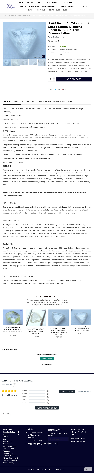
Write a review (47, 358)
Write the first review (47, 408)
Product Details (12, 101)
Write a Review (67, 391)
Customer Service (10, 456)
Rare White (69, 3)
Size (39, 3)
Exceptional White (53, 3)
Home (21, 3)
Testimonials (54, 10)
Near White (33, 6)
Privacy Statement (10, 458)
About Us (30, 3)
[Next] (90, 23)
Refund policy (8, 463)
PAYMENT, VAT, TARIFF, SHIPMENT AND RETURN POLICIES (47, 101)
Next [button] (93, 322)
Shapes (30, 10)
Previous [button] (1, 322)
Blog (65, 10)
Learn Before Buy (9, 446)
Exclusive (41, 10)
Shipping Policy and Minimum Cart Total (11, 433)
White (22, 6)
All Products (7, 441)
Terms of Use (8, 448)
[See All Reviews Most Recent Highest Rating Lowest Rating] (84, 391)
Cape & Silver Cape (50, 6)
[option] (6, 63)
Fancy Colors (67, 6)
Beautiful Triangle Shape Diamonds (19, 16)
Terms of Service (10, 460)
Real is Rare (7, 444)
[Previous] (88, 23)
